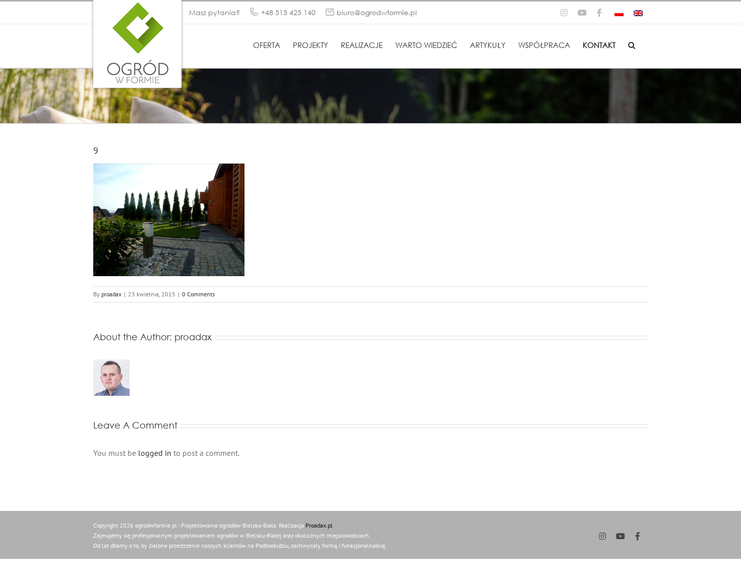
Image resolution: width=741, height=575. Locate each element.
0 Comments (198, 294)
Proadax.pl (319, 525)
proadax (111, 294)
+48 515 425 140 (288, 12)
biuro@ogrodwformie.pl (377, 12)
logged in (154, 453)
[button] (631, 44)
